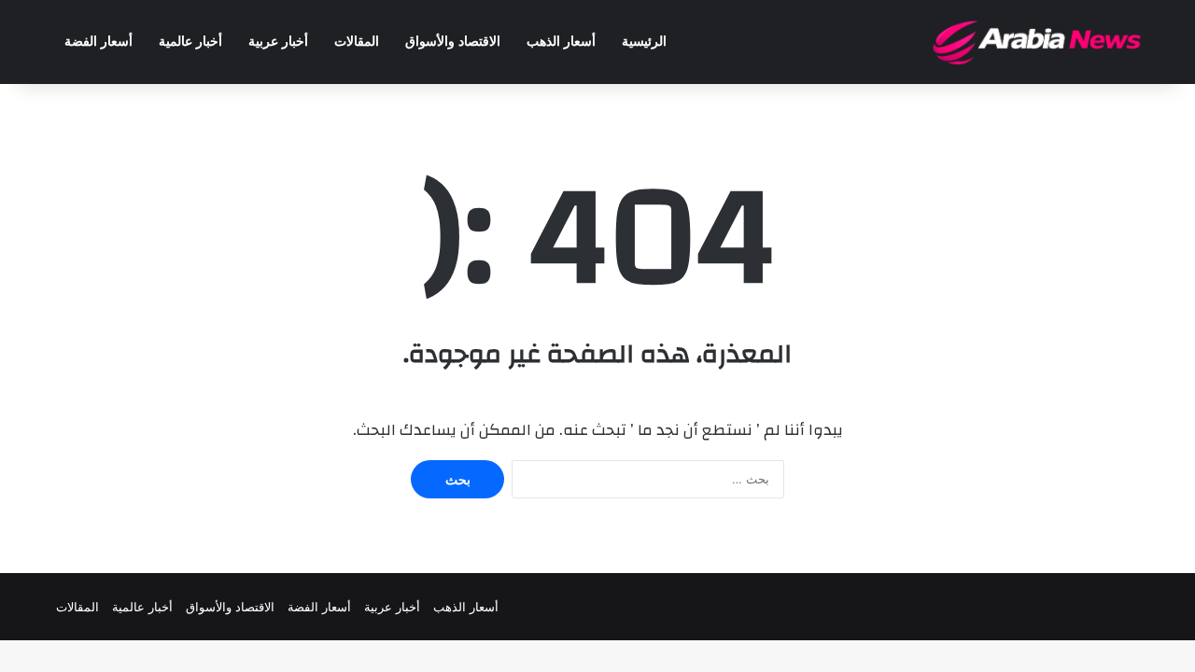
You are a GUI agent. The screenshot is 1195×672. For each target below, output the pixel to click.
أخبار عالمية (190, 42)
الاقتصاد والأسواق (452, 42)
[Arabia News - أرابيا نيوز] (1038, 42)
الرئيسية (644, 42)
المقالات (356, 42)
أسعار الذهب (561, 42)
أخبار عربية (278, 42)
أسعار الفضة (98, 42)
